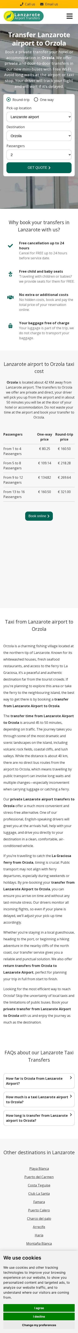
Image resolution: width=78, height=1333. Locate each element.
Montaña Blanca (39, 1243)
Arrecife (39, 1227)
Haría (39, 1235)
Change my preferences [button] (39, 1325)
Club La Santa (39, 1193)
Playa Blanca (39, 1168)
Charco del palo (39, 1218)
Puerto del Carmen (39, 1177)
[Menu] (69, 16)
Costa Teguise (39, 1185)
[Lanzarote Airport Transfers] (23, 16)
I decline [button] (39, 1316)
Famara (39, 1202)
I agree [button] (39, 1308)
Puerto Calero (39, 1210)
